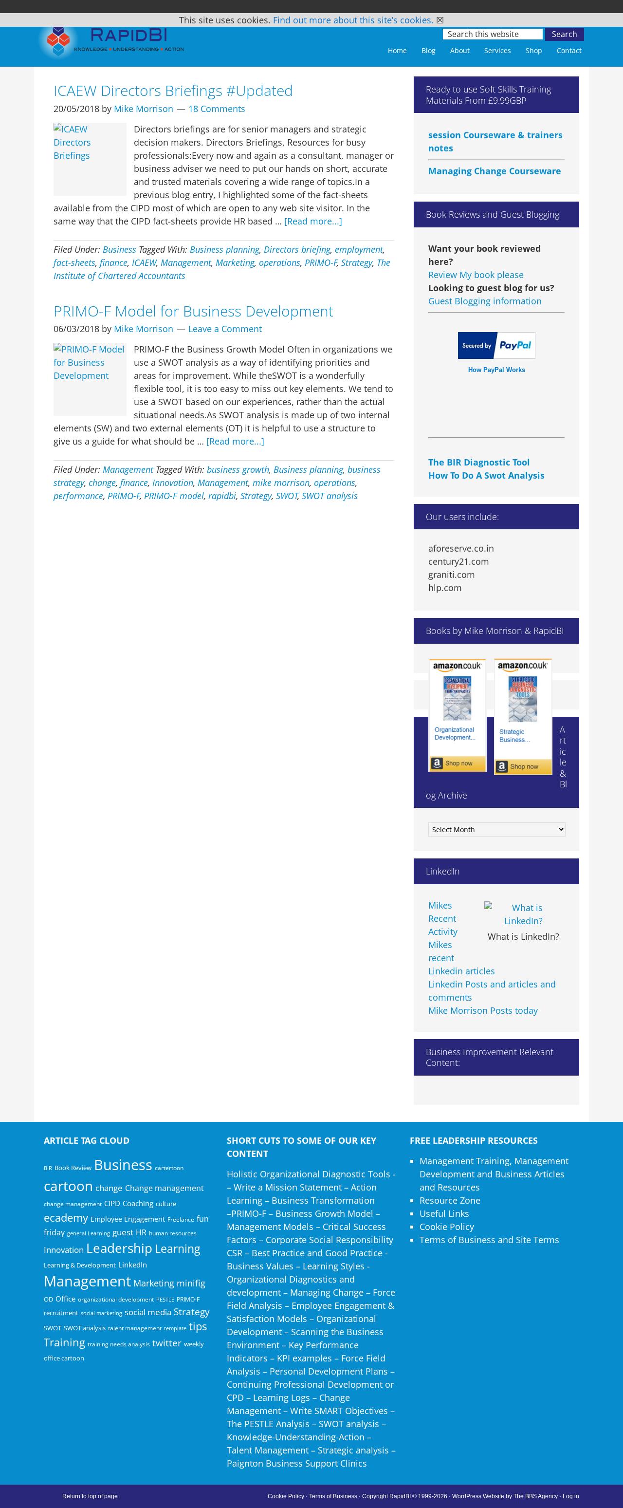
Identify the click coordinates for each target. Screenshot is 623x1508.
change (102, 482)
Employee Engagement (128, 1219)
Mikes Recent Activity (443, 918)
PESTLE (165, 1299)
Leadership (119, 1248)
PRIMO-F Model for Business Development (193, 311)
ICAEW (144, 262)
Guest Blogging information (485, 301)
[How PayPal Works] (496, 355)
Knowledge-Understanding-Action (296, 1437)
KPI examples (304, 1358)
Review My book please (476, 274)
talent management (135, 1328)
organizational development (116, 1299)
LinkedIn (132, 1264)
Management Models (270, 1226)
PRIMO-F (321, 262)
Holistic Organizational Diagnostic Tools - (311, 1174)
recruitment (61, 1312)
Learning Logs (281, 1397)
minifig (191, 1283)
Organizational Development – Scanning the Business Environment (305, 1332)
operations (279, 262)
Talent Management (268, 1450)
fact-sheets (74, 262)
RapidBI (112, 42)
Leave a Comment (225, 329)
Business (119, 249)
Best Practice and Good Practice (317, 1253)
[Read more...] (313, 221)
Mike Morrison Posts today (483, 1010)
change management (73, 1204)
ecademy (66, 1217)
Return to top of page (90, 1496)
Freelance (180, 1219)
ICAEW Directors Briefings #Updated (173, 90)
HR (141, 1232)
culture (166, 1203)
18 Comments (216, 108)
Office (65, 1298)
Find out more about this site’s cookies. (353, 20)
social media (148, 1312)
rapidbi (222, 496)
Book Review (73, 1167)
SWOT (287, 496)
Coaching (138, 1203)
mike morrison (281, 482)
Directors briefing (297, 249)
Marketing (235, 262)
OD (48, 1299)
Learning (177, 1248)
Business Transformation (323, 1200)
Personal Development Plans (329, 1371)
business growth (238, 469)
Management (186, 262)
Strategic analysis (353, 1450)
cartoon (68, 1185)
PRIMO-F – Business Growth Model (302, 1213)
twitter (167, 1343)
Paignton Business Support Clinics (297, 1463)
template (175, 1328)
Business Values (260, 1266)
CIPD (112, 1203)
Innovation (172, 482)
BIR (48, 1168)
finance (114, 262)
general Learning (88, 1233)
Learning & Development (80, 1265)
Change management (164, 1188)
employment (359, 249)
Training (64, 1342)
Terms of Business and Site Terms (489, 1240)
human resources (173, 1233)
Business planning (224, 249)
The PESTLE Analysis (268, 1424)
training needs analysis (119, 1344)
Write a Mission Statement (288, 1187)
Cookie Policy (447, 1226)
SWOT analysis (330, 496)
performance (78, 496)
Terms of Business (333, 1496)
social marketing (101, 1313)
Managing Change (327, 1292)
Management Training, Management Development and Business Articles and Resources (494, 1174)
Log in (571, 1496)
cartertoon (169, 1168)
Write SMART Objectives (339, 1410)
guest (122, 1232)
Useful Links (444, 1213)
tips (198, 1326)
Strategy (356, 262)
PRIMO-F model (174, 496)
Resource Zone (450, 1200)
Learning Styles (334, 1266)
